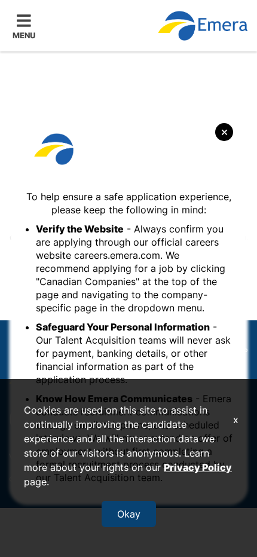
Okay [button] (128, 514)
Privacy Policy (198, 467)
